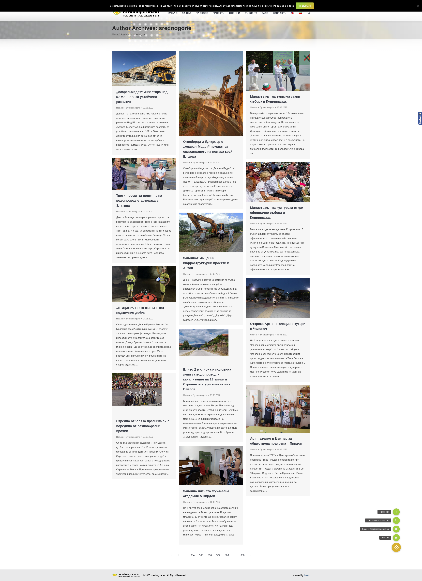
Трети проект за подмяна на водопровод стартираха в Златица (139, 200)
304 (193, 555)
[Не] (418, 5)
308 (227, 555)
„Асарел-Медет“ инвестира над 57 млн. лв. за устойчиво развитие (142, 97)
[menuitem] (292, 13)
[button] (396, 547)
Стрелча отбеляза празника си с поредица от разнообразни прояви (142, 426)
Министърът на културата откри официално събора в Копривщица (276, 212)
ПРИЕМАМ (305, 5)
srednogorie (175, 28)
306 (210, 555)
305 (201, 555)
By (133, 108)
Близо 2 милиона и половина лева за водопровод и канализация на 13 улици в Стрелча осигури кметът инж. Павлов (207, 379)
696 (242, 555)
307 (218, 555)
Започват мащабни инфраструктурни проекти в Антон (206, 263)
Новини (119, 108)
